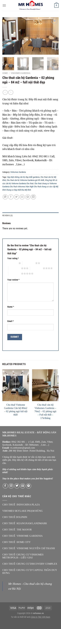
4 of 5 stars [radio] (36, 268)
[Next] (53, 36)
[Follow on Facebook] (5, 486)
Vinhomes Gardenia (20, 73)
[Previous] (7, 36)
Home (5, 73)
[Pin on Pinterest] (27, 196)
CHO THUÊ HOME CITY (16, 542)
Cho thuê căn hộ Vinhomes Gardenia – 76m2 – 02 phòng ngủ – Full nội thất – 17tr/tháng (45, 411)
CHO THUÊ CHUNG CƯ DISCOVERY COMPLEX (29, 563)
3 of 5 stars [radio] (14, 268)
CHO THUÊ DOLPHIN (14, 517)
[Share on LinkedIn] (33, 196)
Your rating (13, 258)
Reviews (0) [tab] (7, 215)
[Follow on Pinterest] (28, 486)
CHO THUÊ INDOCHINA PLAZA (21, 504)
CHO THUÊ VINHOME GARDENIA (22, 536)
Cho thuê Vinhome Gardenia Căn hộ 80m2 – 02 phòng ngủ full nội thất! (15, 409)
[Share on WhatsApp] (5, 196)
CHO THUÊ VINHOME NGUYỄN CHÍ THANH (28, 548)
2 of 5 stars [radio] (29, 263)
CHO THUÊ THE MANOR (17, 529)
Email (10, 321)
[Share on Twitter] (16, 196)
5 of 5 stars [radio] (14, 273)
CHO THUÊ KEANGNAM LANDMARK (24, 523)
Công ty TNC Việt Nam (40, 617)
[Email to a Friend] (22, 196)
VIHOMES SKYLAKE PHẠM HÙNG (22, 511)
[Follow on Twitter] (17, 486)
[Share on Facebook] (10, 196)
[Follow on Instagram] (11, 486)
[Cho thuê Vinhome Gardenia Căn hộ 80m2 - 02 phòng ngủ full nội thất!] (15, 385)
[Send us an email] (22, 486)
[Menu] (4, 5)
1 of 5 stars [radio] (12, 263)
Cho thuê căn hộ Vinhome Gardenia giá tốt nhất (25, 180)
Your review (13, 279)
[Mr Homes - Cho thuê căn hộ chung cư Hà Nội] (30, 5)
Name (10, 307)
